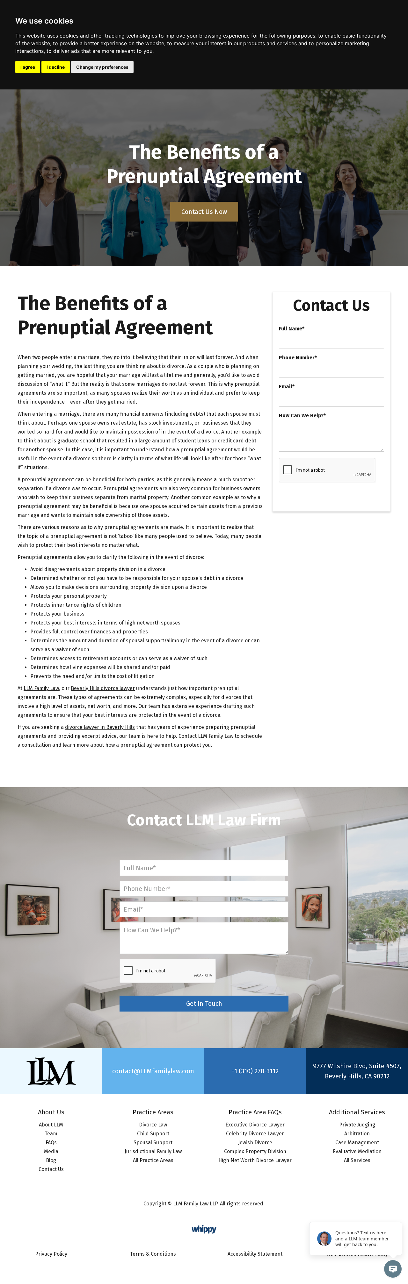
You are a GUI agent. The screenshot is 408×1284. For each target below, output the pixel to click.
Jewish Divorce (255, 1142)
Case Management (357, 1142)
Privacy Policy (51, 1254)
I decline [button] (56, 67)
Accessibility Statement (255, 1254)
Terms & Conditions (153, 1254)
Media (51, 1151)
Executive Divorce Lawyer (255, 1125)
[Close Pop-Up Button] (398, 1215)
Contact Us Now (204, 211)
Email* (287, 386)
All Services (357, 1160)
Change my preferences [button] (102, 67)
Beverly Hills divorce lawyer (103, 688)
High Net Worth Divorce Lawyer (255, 1160)
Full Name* (291, 328)
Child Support (153, 1134)
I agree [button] (27, 67)
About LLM (51, 1125)
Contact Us (51, 1169)
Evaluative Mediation (357, 1151)
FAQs (51, 1142)
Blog (51, 1160)
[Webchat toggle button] (393, 1269)
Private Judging (357, 1125)
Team (51, 1134)
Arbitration (357, 1134)
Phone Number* (298, 357)
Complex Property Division (255, 1151)
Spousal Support (153, 1142)
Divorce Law (153, 1125)
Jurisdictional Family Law (153, 1151)
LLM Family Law (41, 688)
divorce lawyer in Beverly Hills (100, 727)
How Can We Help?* (302, 415)
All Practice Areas (153, 1160)
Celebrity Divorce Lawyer (255, 1134)
